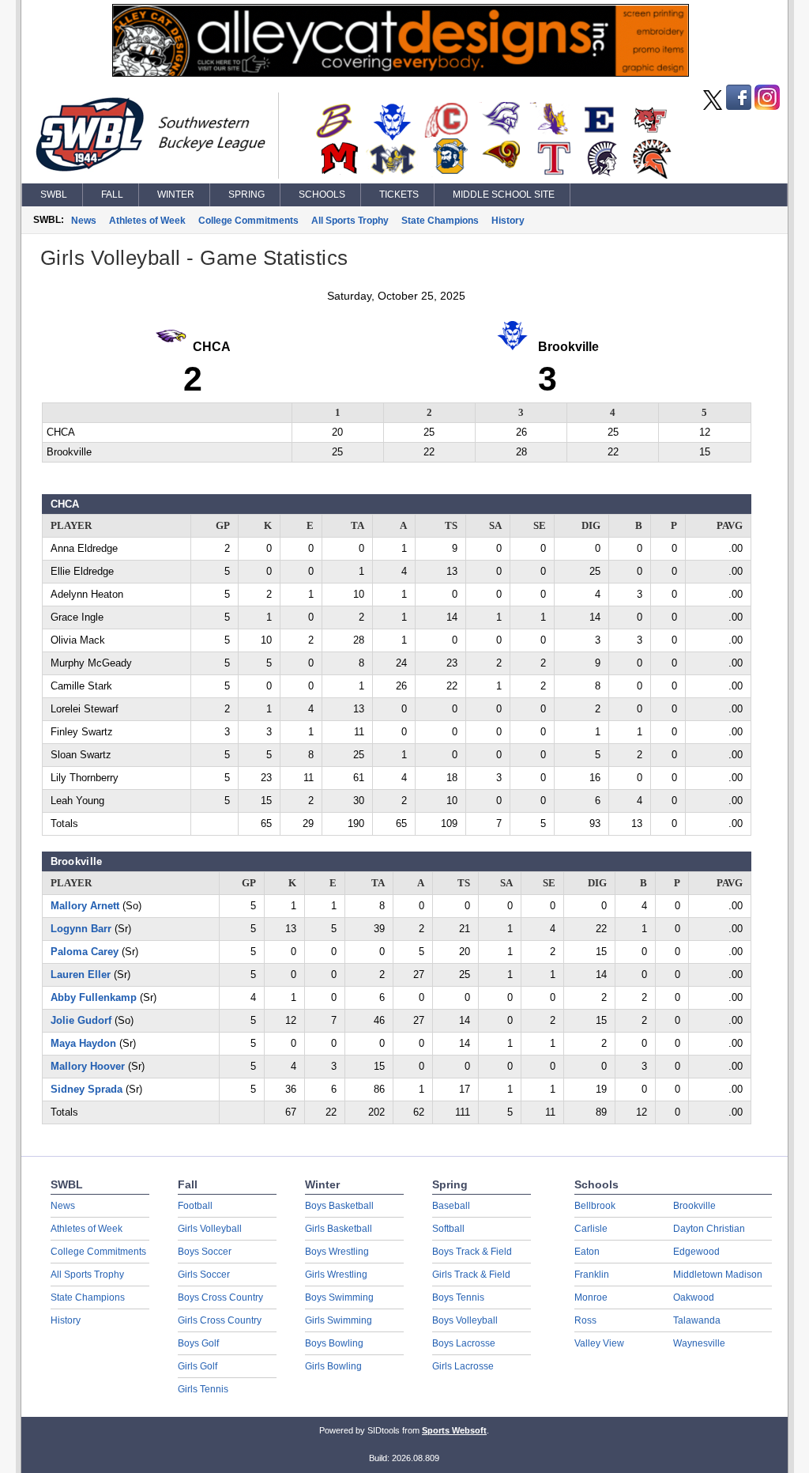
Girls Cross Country (220, 1320)
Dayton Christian (709, 1228)
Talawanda (697, 1320)
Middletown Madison (717, 1274)
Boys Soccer (204, 1251)
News (83, 220)
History (508, 220)
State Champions (440, 220)
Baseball (451, 1205)
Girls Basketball (338, 1228)
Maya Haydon (83, 1043)
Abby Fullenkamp (94, 997)
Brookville (694, 1205)
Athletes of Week (147, 220)
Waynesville (699, 1343)
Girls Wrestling (336, 1274)
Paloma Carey (85, 951)
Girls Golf (197, 1366)
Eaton (587, 1251)
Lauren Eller (81, 974)
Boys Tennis (458, 1297)
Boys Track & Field (472, 1251)
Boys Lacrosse (463, 1343)
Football (195, 1205)
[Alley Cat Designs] (400, 72)
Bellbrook (594, 1205)
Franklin (591, 1274)
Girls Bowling (333, 1366)
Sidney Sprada (86, 1089)
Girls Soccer (204, 1274)
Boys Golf (198, 1343)
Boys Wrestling (337, 1251)
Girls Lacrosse (463, 1366)
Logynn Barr (81, 929)
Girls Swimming (338, 1320)
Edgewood (696, 1251)
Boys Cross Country (220, 1297)
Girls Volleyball (210, 1228)
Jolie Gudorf (81, 1020)
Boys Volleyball (465, 1320)
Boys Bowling (334, 1343)
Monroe (591, 1297)
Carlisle (591, 1228)
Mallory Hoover (88, 1066)
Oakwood (693, 1297)
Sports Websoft (454, 1430)
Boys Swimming (339, 1297)
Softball (448, 1228)
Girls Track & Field (471, 1274)
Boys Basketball (339, 1205)
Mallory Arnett (85, 906)
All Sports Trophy (350, 220)
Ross (585, 1320)
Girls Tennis (203, 1389)
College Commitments (248, 220)
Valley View (599, 1343)
